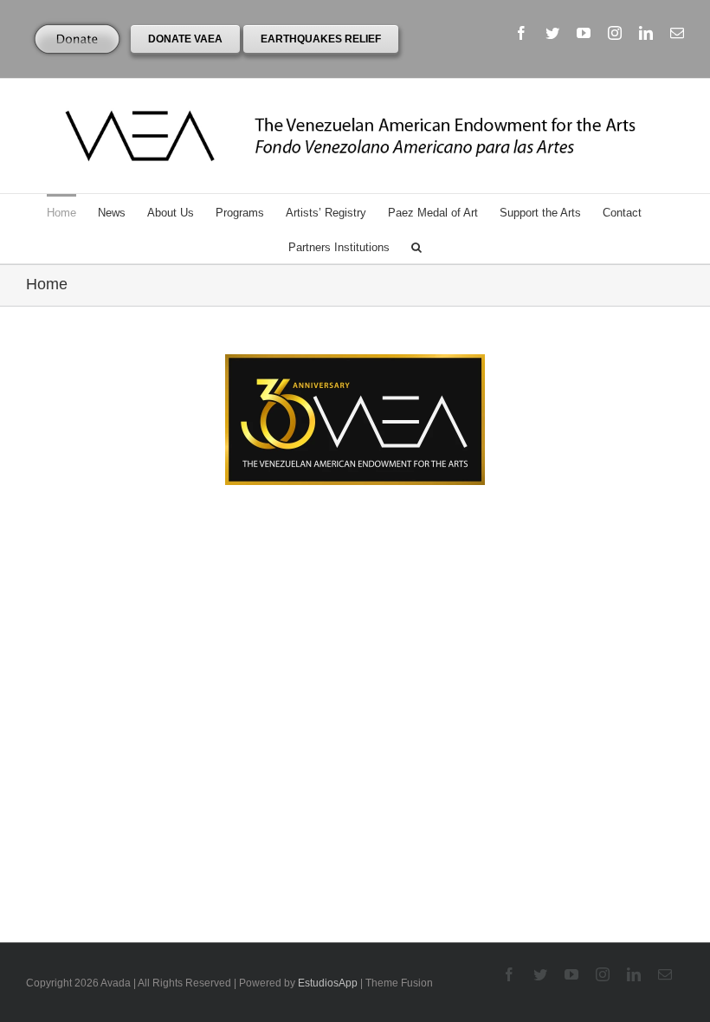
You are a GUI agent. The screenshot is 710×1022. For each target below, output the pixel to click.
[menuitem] (72, 211)
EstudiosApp (328, 983)
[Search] (416, 246)
